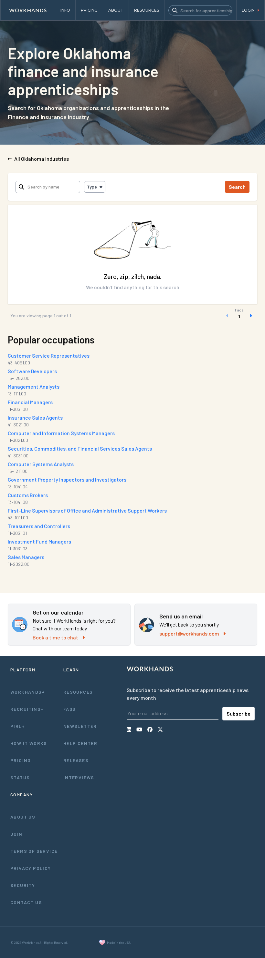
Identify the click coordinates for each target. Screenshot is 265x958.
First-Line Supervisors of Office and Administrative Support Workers (87, 510)
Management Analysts (33, 386)
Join (16, 834)
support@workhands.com (189, 633)
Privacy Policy (30, 868)
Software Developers (32, 371)
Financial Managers (30, 402)
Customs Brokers (28, 495)
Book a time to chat (55, 637)
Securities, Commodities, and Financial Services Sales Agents (80, 448)
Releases (76, 760)
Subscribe (238, 713)
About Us (22, 817)
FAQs (69, 709)
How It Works (28, 743)
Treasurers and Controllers (39, 526)
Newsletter (80, 726)
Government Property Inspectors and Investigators (67, 479)
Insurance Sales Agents (35, 417)
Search (237, 187)
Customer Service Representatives (49, 355)
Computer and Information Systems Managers (61, 433)
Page (239, 310)
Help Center (80, 743)
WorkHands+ (27, 692)
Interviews (78, 777)
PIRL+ (17, 726)
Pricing (20, 760)
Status (20, 777)
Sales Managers (26, 557)
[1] (239, 315)
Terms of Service (34, 851)
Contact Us (26, 902)
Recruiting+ (27, 709)
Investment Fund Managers (39, 541)
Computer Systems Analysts (41, 464)
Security (22, 885)
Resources (78, 692)
